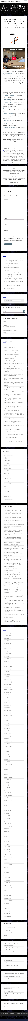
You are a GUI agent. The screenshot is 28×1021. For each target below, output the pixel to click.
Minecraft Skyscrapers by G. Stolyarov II (12, 366)
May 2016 (6, 787)
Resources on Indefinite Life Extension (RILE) (14, 391)
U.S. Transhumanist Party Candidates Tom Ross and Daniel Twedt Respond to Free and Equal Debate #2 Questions (14, 548)
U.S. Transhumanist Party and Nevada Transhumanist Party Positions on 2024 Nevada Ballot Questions (12, 287)
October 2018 (6, 712)
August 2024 (6, 643)
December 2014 (7, 831)
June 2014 (6, 846)
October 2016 (6, 774)
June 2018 (6, 723)
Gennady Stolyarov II (19, 27)
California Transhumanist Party (10, 151)
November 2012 (7, 895)
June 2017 (6, 754)
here (17, 141)
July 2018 (6, 720)
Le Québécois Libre (8, 960)
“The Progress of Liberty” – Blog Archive (13, 441)
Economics (6, 465)
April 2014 (6, 851)
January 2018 (6, 736)
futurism (5, 154)
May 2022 (6, 656)
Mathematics (6, 478)
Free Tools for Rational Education (11, 432)
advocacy (6, 150)
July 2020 (6, 676)
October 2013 (6, 867)
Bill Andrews (20, 150)
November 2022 (7, 653)
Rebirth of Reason (8, 978)
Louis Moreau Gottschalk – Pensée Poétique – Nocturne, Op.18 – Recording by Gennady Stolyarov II (14, 596)
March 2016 (6, 792)
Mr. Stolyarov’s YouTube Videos (11, 350)
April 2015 (6, 821)
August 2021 (6, 669)
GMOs (19, 154)
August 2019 (6, 692)
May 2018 (6, 725)
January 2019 (6, 705)
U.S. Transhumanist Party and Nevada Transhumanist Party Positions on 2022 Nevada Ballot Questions (12, 565)
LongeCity (6, 962)
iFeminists (6, 935)
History (5, 473)
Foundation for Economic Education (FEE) (13, 1003)
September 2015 (7, 808)
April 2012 (6, 913)
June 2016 (6, 785)
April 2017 (6, 759)
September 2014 (7, 839)
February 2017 (7, 764)
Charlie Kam (11, 153)
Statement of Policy (8, 443)
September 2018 (7, 715)
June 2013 (6, 877)
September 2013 (7, 869)
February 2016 (7, 795)
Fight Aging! (6, 1006)
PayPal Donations (8, 345)
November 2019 (7, 684)
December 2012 (7, 893)
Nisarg (26, 1013)
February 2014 (7, 857)
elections (17, 153)
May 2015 (6, 818)
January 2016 (6, 797)
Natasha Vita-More (7, 157)
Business (6, 460)
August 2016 (6, 779)
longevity (15, 156)
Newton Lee (15, 157)
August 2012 (6, 903)
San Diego (10, 160)
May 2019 (6, 697)
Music (5, 481)
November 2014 (7, 833)
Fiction (5, 470)
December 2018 (7, 707)
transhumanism (17, 160)
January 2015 (6, 828)
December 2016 (7, 769)
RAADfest (5, 160)
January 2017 (6, 767)
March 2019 (6, 700)
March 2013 (6, 885)
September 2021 (7, 666)
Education (6, 468)
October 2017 (6, 743)
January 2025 (6, 638)
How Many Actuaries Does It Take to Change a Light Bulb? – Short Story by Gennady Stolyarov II (14, 559)
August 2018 (6, 718)
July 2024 (6, 646)
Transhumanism (12, 149)
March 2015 (6, 823)
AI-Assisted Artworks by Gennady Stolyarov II (14, 363)
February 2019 (7, 702)
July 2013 (6, 875)
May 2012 (6, 911)
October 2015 (6, 805)
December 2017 (7, 738)
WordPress (17, 1013)
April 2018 (6, 728)
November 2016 (7, 772)
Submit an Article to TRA (9, 347)
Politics (6, 149)
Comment (7, 199)
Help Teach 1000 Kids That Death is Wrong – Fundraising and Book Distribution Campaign (14, 384)
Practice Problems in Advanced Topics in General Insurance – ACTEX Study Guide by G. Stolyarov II (14, 415)
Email (6, 224)
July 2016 (6, 782)
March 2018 (6, 730)
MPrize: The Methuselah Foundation (12, 976)
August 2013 (6, 872)
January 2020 (6, 679)
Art (4, 458)
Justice (5, 476)
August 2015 (6, 810)
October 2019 (6, 687)
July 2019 (6, 694)
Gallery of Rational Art (9, 418)
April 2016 (6, 790)
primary (12, 159)
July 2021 (6, 671)
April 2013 (6, 882)
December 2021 (7, 661)
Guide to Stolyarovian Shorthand (11, 410)
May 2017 (6, 756)
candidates (21, 151)
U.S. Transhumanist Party (9, 73)
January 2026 (6, 633)
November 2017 (7, 741)
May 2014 (6, 849)
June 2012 (6, 908)
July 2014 (6, 844)
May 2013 (6, 880)
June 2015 (6, 815)
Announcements (7, 455)
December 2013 (7, 862)
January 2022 (6, 658)
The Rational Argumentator (11, 1)
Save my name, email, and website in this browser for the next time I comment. (14, 239)
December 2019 (7, 682)
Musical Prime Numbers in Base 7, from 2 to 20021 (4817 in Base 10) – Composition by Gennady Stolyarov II (14, 616)
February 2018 (7, 733)
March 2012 (6, 916)
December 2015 (7, 800)
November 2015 (7, 803)
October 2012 (6, 898)
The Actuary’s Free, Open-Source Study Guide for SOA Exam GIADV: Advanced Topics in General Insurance (14, 436)
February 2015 (7, 826)
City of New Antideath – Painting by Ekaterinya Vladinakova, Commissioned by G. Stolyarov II (14, 370)
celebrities (5, 153)
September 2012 (7, 900)
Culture (5, 463)
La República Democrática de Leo (11, 951)
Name (6, 218)
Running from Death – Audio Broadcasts (13, 429)
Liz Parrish (10, 156)
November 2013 (7, 864)
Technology (6, 496)
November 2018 (7, 710)
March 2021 (6, 674)
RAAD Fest (21, 159)
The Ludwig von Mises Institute (11, 965)
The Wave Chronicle (8, 991)
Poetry (5, 486)
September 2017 (7, 746)
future (21, 153)
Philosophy (6, 483)
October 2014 (6, 836)
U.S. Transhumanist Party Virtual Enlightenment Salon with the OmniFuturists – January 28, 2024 (14, 554)
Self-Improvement (8, 494)
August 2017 (6, 748)
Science (5, 491)
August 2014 (6, 841)
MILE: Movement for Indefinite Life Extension (14, 973)
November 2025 (7, 635)
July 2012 (6, 905)
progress (16, 159)
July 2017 (6, 751)
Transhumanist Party (8, 162)
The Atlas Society (7, 930)
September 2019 (7, 689)
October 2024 (6, 640)
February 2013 (7, 887)
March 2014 (6, 854)
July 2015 (6, 813)
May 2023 (6, 651)
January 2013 (6, 890)
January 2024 (6, 648)
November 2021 (7, 664)
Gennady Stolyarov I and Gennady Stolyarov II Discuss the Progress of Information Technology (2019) (14, 274)
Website (6, 230)
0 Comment (15, 29)
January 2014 (6, 859)
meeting (21, 156)
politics (7, 159)
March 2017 (6, 761)
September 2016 (7, 777)
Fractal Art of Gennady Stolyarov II (11, 361)
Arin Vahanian (12, 150)
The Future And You (8, 932)
